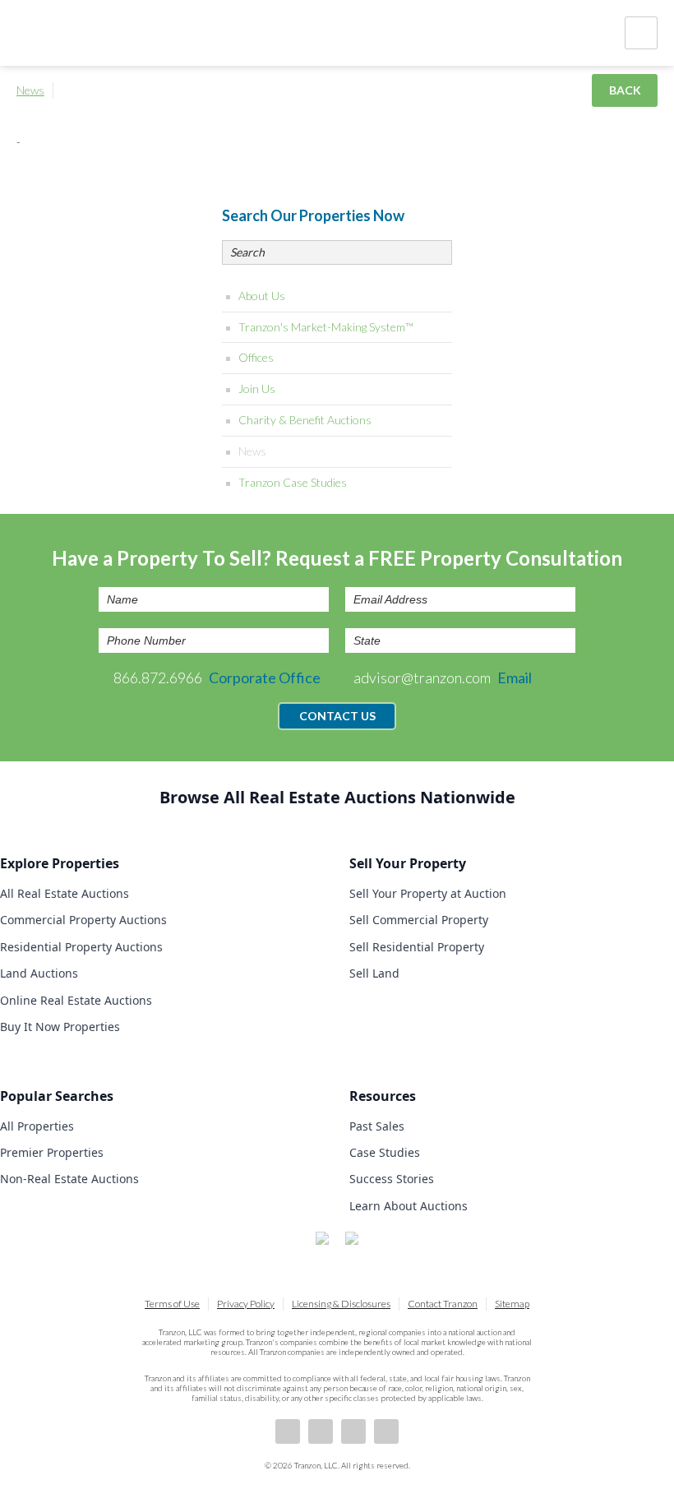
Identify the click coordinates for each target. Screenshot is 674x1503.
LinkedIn (320, 1431)
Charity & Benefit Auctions (305, 420)
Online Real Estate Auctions (76, 1000)
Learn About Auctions (408, 1206)
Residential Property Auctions (81, 947)
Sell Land (374, 973)
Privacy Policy (246, 1303)
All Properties (37, 1126)
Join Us (256, 388)
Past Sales (376, 1126)
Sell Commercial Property (418, 919)
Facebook (287, 1431)
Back (625, 90)
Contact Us (337, 716)
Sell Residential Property (416, 947)
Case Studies (384, 1152)
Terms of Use (172, 1303)
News (30, 90)
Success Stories (391, 1178)
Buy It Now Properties (60, 1026)
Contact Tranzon (443, 1303)
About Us (261, 296)
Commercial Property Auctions (83, 919)
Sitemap (512, 1303)
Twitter (353, 1431)
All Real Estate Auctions (64, 893)
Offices (256, 357)
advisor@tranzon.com (442, 677)
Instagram (386, 1431)
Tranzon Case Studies (292, 482)
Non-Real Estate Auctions (69, 1178)
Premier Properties (52, 1152)
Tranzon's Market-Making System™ (325, 327)
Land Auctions (39, 973)
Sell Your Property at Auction (427, 893)
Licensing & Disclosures (341, 1303)
